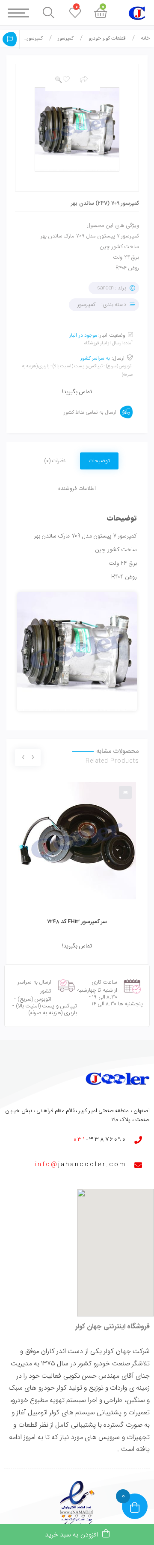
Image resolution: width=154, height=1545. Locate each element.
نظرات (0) (54, 460)
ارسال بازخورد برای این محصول (9, 39)
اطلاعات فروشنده (76, 488)
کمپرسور (66, 38)
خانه (145, 38)
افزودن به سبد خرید (71, 1534)
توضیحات (99, 460)
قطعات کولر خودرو (107, 38)
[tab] (99, 455)
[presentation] (32, 758)
